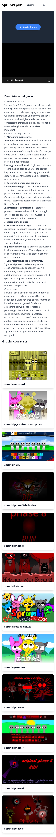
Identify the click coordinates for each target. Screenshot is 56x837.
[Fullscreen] (49, 80)
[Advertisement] (28, 61)
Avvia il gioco (30, 27)
